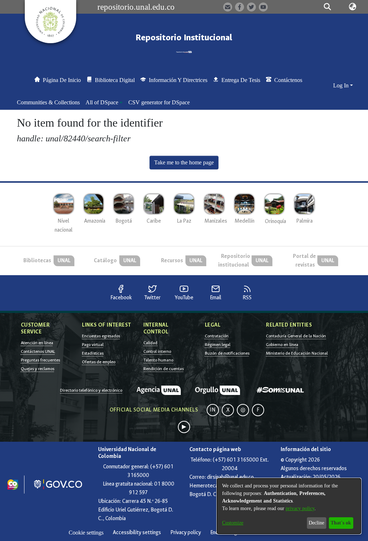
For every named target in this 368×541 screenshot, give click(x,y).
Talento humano (158, 360)
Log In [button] (341, 85)
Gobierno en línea (282, 344)
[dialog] (289, 506)
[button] (327, 7)
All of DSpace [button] (102, 102)
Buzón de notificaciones (227, 353)
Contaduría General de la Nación (296, 336)
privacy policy (300, 508)
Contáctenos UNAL (38, 351)
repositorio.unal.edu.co (136, 7)
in (213, 409)
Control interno (157, 351)
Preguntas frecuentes (40, 360)
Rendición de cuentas (163, 369)
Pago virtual (93, 344)
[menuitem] (104, 102)
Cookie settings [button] (86, 532)
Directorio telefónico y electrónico (91, 390)
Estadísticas (93, 353)
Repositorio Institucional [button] (183, 37)
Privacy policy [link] (185, 532)
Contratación (217, 336)
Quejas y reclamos (37, 369)
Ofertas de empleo (98, 362)
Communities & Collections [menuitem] (48, 102)
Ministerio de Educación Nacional (297, 353)
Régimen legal (217, 344)
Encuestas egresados (101, 336)
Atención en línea (37, 343)
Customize (232, 523)
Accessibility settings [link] (137, 532)
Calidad (150, 343)
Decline (316, 523)
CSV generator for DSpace (159, 102)
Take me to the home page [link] (184, 162)
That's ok (341, 523)
